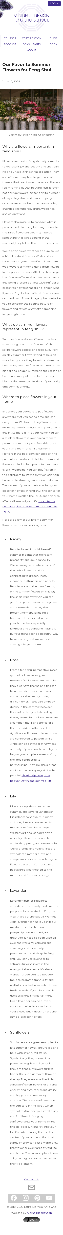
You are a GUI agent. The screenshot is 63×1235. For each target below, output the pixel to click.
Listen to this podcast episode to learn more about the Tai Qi (29, 506)
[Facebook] (14, 1198)
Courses (10, 38)
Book (53, 44)
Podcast (10, 44)
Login (54, 3)
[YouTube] (49, 1198)
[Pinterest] (37, 1198)
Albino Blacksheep (39, 1212)
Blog (53, 38)
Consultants (32, 44)
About (31, 50)
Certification (31, 38)
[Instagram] (26, 1198)
